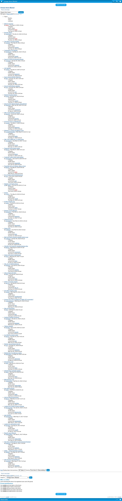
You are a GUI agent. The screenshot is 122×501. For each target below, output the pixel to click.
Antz (15, 305)
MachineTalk (9, 407)
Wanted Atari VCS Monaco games (13, 353)
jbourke (8, 327)
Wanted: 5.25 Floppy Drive (11, 184)
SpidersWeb (9, 381)
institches (8, 229)
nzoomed (8, 461)
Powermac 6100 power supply (12, 148)
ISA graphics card (8, 361)
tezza (7, 25)
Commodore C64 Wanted (10, 50)
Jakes (9, 185)
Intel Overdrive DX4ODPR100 (12, 459)
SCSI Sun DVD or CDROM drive (12, 121)
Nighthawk (8, 52)
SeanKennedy (18, 296)
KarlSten (16, 403)
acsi (7, 87)
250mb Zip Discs (8, 219)
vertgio (7, 69)
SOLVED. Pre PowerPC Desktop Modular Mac (16, 246)
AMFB (16, 136)
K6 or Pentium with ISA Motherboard (13, 175)
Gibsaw (8, 452)
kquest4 (8, 114)
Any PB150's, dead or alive (11, 335)
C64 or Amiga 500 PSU (10, 273)
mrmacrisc (8, 212)
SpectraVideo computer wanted (12, 370)
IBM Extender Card (9, 379)
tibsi (7, 78)
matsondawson (10, 301)
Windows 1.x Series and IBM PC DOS (14, 130)
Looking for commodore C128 (12, 424)
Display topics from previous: (10, 470)
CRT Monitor (7, 68)
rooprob (8, 43)
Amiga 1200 (7, 228)
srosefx (7, 123)
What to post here (8, 23)
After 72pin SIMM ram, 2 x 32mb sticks (14, 139)
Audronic (8, 443)
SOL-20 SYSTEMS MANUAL (11, 264)
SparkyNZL (9, 158)
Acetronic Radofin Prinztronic (11, 317)
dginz (7, 372)
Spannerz (8, 105)
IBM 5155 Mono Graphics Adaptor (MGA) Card (16, 237)
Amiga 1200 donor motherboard (12, 255)
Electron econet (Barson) (10, 210)
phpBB (7, 496)
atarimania (8, 354)
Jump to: (2, 477)
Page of (10, 14)
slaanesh (8, 61)
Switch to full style (61, 4)
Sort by (28, 470)
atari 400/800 (7, 415)
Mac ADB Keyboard (9, 388)
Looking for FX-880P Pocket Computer (14, 406)
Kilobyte (8, 265)
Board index (4, 499)
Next (1, 470)
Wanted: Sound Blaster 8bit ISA (12, 344)
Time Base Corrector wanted (11, 41)
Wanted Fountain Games (10, 95)
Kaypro (6, 192)
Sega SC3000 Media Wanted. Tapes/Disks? (15, 103)
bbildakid (8, 318)
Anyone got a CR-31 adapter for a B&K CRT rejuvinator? (18, 299)
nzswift (16, 430)
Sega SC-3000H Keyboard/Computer (14, 59)
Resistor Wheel (8, 32)
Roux (7, 256)
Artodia (119, 496)
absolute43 (9, 141)
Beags (7, 149)
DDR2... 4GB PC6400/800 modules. (13, 450)
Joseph (16, 56)
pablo (7, 390)
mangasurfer (9, 416)
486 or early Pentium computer (12, 112)
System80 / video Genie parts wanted (13, 157)
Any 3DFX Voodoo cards (10, 290)
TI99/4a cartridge (8, 326)
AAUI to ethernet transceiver (11, 397)
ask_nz (7, 283)
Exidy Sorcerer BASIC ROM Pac (12, 77)
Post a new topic (5, 9)
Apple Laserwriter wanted (10, 281)
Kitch (15, 234)
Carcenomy (17, 109)
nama (7, 203)
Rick (7, 274)
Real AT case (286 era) (10, 433)
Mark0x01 (17, 74)
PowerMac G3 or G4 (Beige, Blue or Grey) (15, 166)
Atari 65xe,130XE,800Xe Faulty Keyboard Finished (17, 442)
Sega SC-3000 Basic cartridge (12, 86)
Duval (7, 96)
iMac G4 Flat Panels (9, 308)
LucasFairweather (10, 132)
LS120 (16, 145)
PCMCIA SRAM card (9, 201)
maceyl (16, 101)
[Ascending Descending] (44, 470)
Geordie (8, 425)
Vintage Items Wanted (10, 1)
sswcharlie (8, 34)
